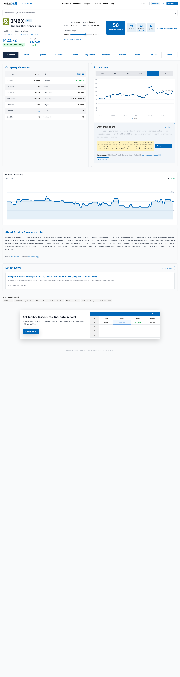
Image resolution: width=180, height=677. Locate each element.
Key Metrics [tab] (90, 55)
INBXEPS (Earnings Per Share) (24, 301)
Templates (88, 4)
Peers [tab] (169, 55)
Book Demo (172, 4)
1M (115, 73)
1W (102, 73)
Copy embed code (163, 146)
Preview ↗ (168, 127)
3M (128, 73)
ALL (166, 73)
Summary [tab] (10, 55)
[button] (66, 4)
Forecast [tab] (74, 55)
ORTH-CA (34, 34)
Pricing (98, 4)
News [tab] (137, 55)
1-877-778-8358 (26, 3)
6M (141, 73)
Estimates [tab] (122, 55)
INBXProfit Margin (42, 301)
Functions (77, 4)
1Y (153, 73)
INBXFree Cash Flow (56, 301)
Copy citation (102, 159)
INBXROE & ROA (105, 301)
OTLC (17, 34)
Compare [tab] (153, 55)
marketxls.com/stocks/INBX (151, 155)
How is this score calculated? (168, 28)
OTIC (10, 34)
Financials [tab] (58, 55)
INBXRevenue (8, 301)
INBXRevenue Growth (72, 301)
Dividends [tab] (106, 55)
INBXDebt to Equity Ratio (90, 301)
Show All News (167, 268)
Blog (112, 4)
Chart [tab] (26, 55)
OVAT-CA (24, 34)
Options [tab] (42, 55)
